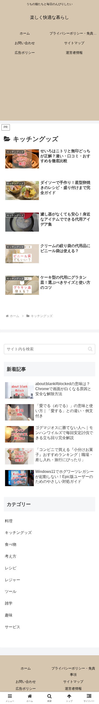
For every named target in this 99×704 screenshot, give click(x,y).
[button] (90, 349)
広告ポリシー (26, 688)
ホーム (26, 668)
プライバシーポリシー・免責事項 (73, 671)
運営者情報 (73, 688)
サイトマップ (73, 681)
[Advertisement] (49, 92)
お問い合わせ (26, 681)
